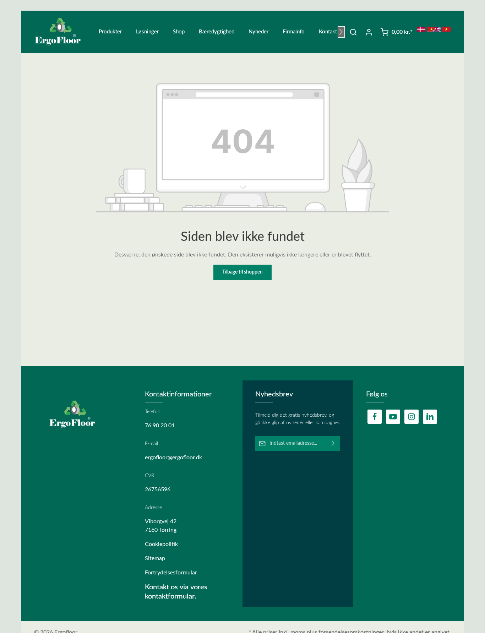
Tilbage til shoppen (242, 272)
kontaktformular (170, 596)
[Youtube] (393, 417)
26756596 (157, 489)
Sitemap (155, 558)
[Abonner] (333, 443)
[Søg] (353, 32)
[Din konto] (369, 32)
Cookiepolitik (161, 544)
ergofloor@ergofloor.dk (173, 457)
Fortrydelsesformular (171, 572)
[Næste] (341, 32)
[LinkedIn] (430, 417)
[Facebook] (374, 417)
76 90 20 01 (160, 425)
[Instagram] (411, 417)
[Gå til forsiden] (62, 32)
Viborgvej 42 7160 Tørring (160, 526)
